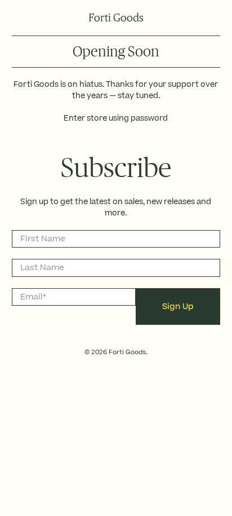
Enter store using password (116, 118)
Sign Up (178, 306)
